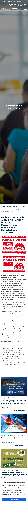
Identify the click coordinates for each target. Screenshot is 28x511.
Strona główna (5, 206)
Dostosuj (14, 503)
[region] (14, 495)
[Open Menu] (25, 8)
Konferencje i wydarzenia (17, 206)
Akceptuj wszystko (14, 499)
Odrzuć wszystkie (14, 507)
